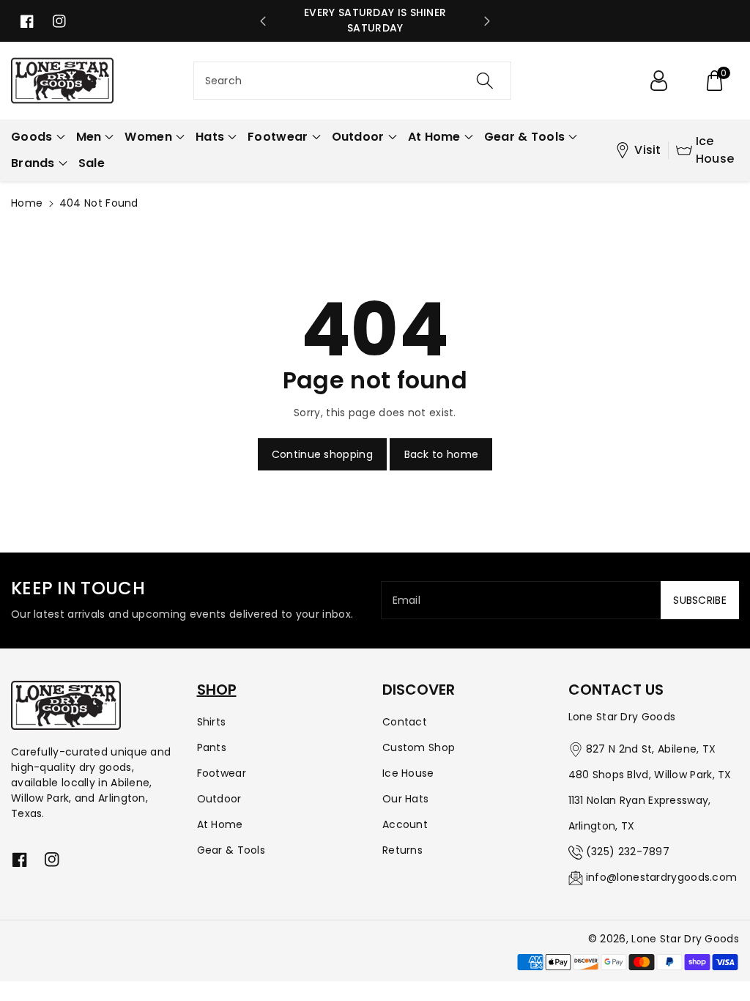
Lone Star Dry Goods (685, 938)
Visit (647, 149)
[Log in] (658, 80)
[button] (714, 80)
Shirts (211, 721)
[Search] (484, 80)
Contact (404, 721)
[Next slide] (487, 21)
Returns (402, 850)
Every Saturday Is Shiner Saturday (375, 20)
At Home (220, 824)
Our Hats (405, 798)
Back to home (441, 454)
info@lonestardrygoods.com (662, 877)
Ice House (715, 150)
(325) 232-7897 (627, 851)
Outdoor (219, 798)
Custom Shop (418, 747)
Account (405, 824)
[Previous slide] (262, 21)
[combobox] (352, 80)
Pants (212, 747)
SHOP (217, 689)
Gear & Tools (231, 850)
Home (26, 203)
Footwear (221, 773)
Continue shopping (322, 454)
